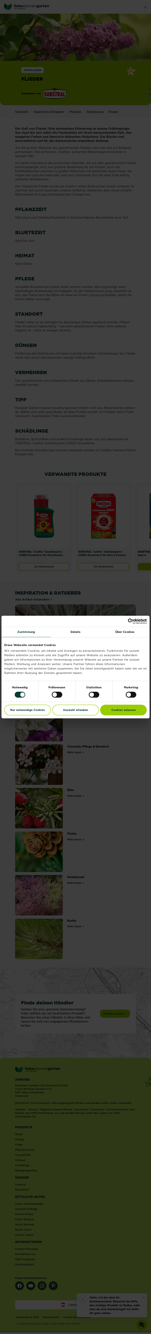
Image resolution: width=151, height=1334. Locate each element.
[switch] (57, 695)
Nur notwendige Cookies (27, 710)
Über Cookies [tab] (124, 632)
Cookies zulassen (123, 710)
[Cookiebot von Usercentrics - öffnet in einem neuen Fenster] (131, 621)
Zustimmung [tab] (26, 632)
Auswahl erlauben (75, 710)
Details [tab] (76, 632)
